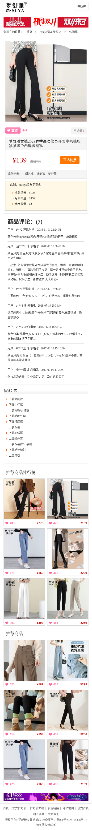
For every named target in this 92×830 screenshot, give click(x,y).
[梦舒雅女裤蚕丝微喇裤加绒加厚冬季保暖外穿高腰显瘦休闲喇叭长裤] (24, 499)
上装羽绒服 (16, 433)
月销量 (79, 131)
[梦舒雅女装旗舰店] (46, 7)
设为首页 (83, 808)
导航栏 (81, 6)
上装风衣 (14, 455)
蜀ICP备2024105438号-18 (71, 820)
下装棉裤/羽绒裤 (19, 410)
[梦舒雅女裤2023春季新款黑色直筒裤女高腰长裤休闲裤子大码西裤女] (67, 710)
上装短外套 (16, 438)
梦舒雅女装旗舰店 (29, 820)
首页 (29, 32)
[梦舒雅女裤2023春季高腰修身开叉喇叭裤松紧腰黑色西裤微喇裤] (67, 499)
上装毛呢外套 (17, 416)
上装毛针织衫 (17, 450)
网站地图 (68, 808)
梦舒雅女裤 (37, 808)
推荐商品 (14, 633)
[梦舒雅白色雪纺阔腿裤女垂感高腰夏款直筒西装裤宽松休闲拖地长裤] (24, 598)
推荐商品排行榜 (21, 472)
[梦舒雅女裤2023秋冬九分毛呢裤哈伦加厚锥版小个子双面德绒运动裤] (67, 760)
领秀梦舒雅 (19, 808)
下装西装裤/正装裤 (20, 444)
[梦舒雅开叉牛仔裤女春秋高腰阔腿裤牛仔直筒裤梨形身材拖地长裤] (67, 660)
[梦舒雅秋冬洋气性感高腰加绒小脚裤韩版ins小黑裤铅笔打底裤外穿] (24, 710)
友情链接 (53, 808)
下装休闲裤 (16, 399)
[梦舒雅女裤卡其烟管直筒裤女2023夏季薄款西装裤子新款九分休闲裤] (67, 598)
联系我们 (53, 814)
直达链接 (69, 160)
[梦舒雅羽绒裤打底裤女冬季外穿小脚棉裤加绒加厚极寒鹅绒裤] (67, 549)
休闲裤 (73, 32)
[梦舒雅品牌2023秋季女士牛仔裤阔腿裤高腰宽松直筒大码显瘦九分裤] (24, 549)
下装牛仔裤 (16, 405)
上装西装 (14, 427)
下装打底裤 (16, 421)
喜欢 (14, 131)
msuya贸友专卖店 (50, 32)
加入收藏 (38, 814)
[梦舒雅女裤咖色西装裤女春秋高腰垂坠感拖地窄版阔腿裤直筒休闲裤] (24, 660)
